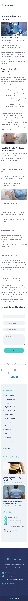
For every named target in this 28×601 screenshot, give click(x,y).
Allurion (7, 403)
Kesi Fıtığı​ (7, 433)
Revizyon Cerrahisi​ (10, 418)
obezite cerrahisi (20, 364)
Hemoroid (7, 444)
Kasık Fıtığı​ (8, 429)
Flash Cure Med (12, 598)
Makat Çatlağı (8, 441)
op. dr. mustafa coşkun (8, 369)
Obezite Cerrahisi (9, 395)
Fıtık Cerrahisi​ (8, 422)
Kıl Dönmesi (8, 437)
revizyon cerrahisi (21, 369)
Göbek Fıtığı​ (8, 425)
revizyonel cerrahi (14, 372)
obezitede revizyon (13, 367)
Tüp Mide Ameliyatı (10, 407)
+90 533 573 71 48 (10, 572)
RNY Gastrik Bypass (10, 410)
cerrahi (4, 364)
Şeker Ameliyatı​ (9, 414)
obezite (11, 364)
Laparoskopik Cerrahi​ (10, 399)
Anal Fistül (7, 448)
